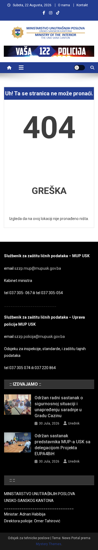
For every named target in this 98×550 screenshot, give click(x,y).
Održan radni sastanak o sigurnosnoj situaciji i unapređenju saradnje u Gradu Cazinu (59, 406)
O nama (64, 5)
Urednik (73, 423)
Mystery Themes (48, 544)
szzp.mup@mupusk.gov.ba (37, 268)
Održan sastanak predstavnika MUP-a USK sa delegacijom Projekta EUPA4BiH (62, 444)
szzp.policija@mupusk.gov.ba (39, 336)
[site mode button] (79, 67)
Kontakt (82, 5)
